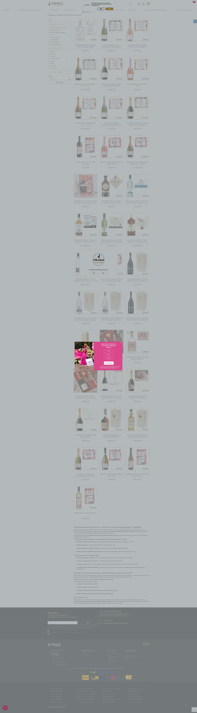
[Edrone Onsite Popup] (98, 356)
